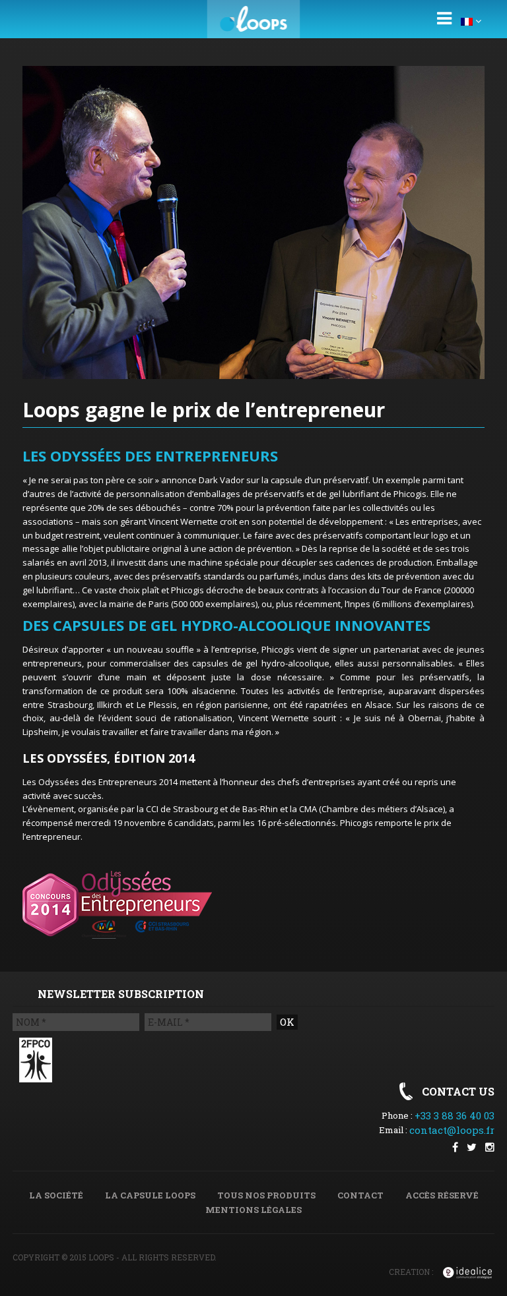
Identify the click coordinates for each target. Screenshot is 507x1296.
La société (56, 1195)
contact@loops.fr (451, 1129)
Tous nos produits (266, 1195)
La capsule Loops (150, 1195)
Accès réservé (442, 1195)
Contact (360, 1195)
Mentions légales (253, 1210)
